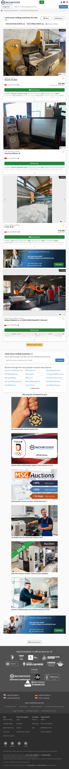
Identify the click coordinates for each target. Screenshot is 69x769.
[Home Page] (1, 10)
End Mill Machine (10, 385)
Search (64, 7)
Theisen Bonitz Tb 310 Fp (48, 711)
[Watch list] (61, 2)
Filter (47, 18)
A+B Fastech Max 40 (32, 711)
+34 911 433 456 (43, 698)
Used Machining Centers (54, 378)
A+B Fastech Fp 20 (10, 706)
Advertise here (35, 642)
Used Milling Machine (53, 385)
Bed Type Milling (10, 378)
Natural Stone (30, 385)
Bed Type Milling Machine (13, 381)
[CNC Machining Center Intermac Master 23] (34, 126)
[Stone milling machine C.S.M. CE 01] (34, 199)
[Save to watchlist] (63, 78)
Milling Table (29, 374)
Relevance (59, 18)
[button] (67, 2)
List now (59, 264)
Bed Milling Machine (11, 374)
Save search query (35, 345)
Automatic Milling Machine (14, 370)
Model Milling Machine (32, 381)
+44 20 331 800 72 (13, 695)
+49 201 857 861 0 (44, 695)
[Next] (64, 52)
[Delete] (24, 24)
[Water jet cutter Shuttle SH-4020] (34, 52)
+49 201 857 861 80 (13, 698)
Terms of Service (42, 765)
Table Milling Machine (53, 370)
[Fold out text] (34, 99)
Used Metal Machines (53, 381)
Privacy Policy (31, 765)
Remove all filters (52, 24)
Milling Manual (30, 370)
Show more (35, 388)
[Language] (64, 2)
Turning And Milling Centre (55, 374)
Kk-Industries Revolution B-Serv (54, 706)
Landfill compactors (36, 706)
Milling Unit (29, 378)
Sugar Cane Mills (18, 711)
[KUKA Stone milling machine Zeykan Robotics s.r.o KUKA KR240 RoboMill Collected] (34, 292)
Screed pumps (23, 706)
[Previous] (5, 52)
